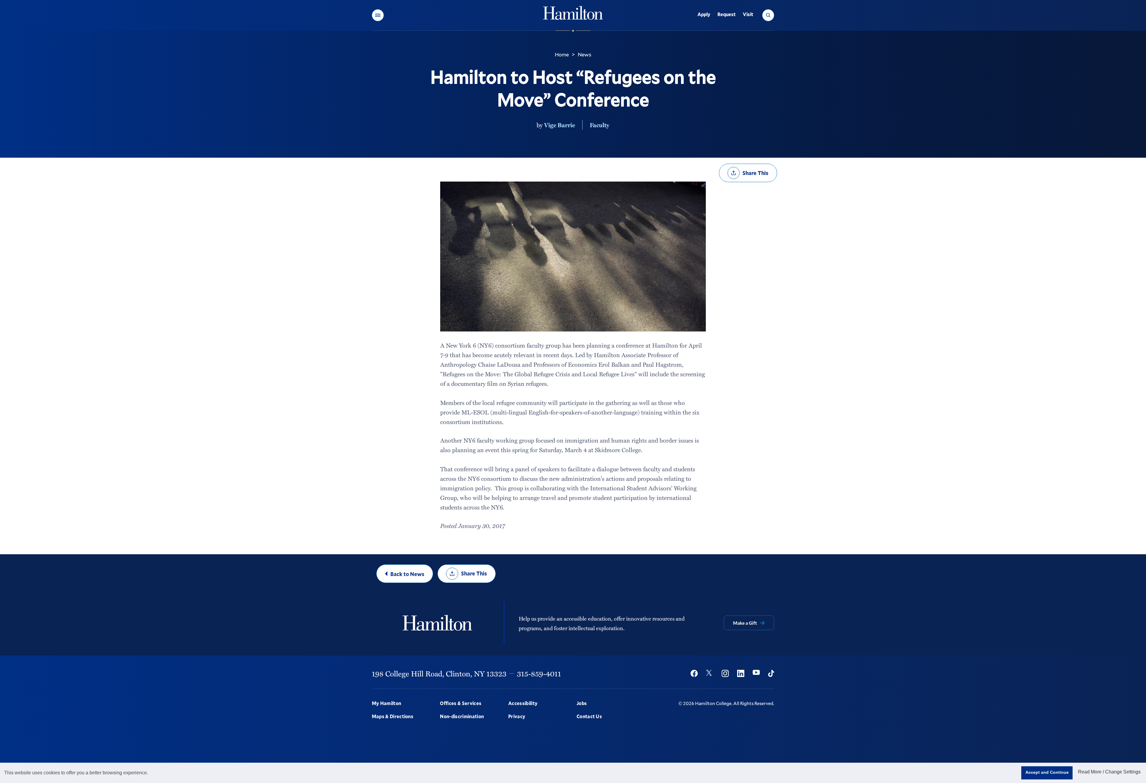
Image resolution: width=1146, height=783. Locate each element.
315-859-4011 (539, 673)
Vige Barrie (559, 124)
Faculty (599, 124)
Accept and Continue (1047, 772)
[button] (377, 15)
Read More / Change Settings (1109, 771)
